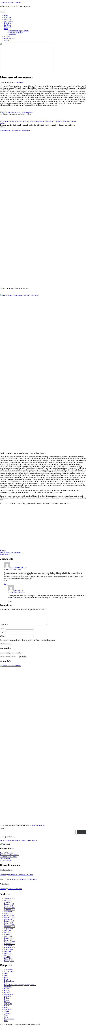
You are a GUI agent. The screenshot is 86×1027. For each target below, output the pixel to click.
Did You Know (9, 981)
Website (2, 636)
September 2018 (9, 898)
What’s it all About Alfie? (8, 857)
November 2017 (9, 910)
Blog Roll (7, 27)
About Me (7, 17)
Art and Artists (9, 971)
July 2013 (7, 951)
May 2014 (7, 932)
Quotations (7, 1009)
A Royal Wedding (6, 860)
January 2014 (8, 940)
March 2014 (8, 936)
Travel (6, 1017)
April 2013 (7, 957)
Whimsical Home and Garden (10, 2)
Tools (6, 1015)
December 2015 (9, 925)
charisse (17, 590)
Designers (7, 979)
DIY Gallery (8, 23)
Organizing (8, 1004)
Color (6, 973)
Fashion (6, 988)
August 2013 (8, 949)
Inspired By (12, 34)
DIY (5, 983)
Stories (6, 1011)
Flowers (7, 990)
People (6, 1005)
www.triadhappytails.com (8, 840)
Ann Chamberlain (16, 567)
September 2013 (9, 947)
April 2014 (7, 934)
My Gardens (8, 21)
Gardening (7, 996)
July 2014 (7, 930)
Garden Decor (9, 994)
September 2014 (9, 927)
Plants (6, 1007)
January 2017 (8, 913)
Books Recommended (15, 32)
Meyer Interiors (5, 554)
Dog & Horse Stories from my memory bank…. (20, 985)
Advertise (7, 40)
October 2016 (8, 919)
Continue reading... (38, 825)
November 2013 (9, 944)
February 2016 (9, 921)
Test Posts (7, 1013)
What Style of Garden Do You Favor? (20, 875)
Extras (6, 29)
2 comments (19, 82)
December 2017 (9, 908)
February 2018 (9, 904)
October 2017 (8, 911)
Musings (3, 550)
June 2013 (7, 953)
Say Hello (7, 25)
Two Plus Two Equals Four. (9, 855)
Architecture (8, 970)
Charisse (3, 870)
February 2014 (9, 938)
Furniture (7, 992)
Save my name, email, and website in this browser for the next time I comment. (29, 640)
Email (2, 632)
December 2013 (9, 942)
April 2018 (7, 902)
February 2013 (9, 961)
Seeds (10, 870)
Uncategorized (9, 1019)
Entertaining (8, 987)
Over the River (5, 858)
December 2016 (9, 915)
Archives (7, 36)
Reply (6, 584)
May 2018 (7, 900)
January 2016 (8, 923)
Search (2, 829)
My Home (7, 19)
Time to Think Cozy (6, 853)
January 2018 (8, 906)
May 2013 (7, 955)
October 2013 (8, 946)
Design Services (9, 38)
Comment (4, 624)
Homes (6, 1000)
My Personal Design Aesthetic (18, 31)
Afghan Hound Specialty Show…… (12, 552)
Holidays (7, 998)
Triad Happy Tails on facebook (27, 840)
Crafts (6, 975)
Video (6, 1021)
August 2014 (8, 929)
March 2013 (8, 959)
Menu (2, 12)
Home (6, 15)
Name (2, 628)
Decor (6, 977)
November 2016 (9, 917)
